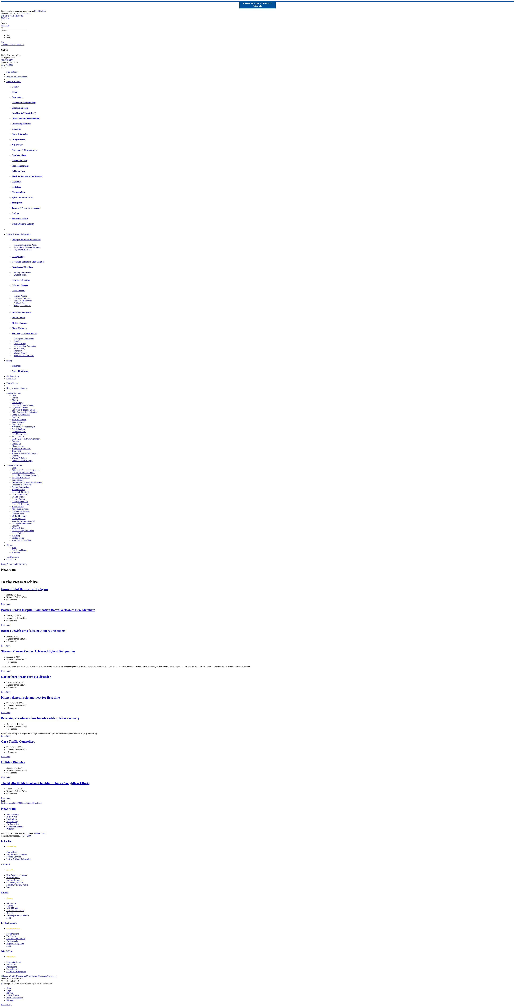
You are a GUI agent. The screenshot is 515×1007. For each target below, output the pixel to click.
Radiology (16, 444)
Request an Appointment (16, 77)
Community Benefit (14, 882)
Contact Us (19, 44)
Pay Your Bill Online (23, 250)
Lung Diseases (18, 422)
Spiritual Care (19, 303)
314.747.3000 (25, 13)
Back (14, 395)
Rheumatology (18, 446)
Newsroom (8, 808)
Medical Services (13, 81)
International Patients (21, 511)
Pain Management (19, 434)
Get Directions (7, 44)
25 (13, 803)
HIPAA (9, 993)
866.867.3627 (40, 11)
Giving (9, 360)
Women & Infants (19, 458)
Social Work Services (23, 301)
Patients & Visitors (14, 465)
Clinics (15, 400)
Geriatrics (16, 417)
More (8, 887)
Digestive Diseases (20, 407)
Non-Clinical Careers (15, 910)
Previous (8, 803)
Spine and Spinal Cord (21, 448)
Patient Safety (19, 348)
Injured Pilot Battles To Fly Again (24, 589)
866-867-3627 (40, 833)
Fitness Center (18, 514)
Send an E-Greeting (20, 492)
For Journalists (12, 824)
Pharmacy (18, 351)
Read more (5, 604)
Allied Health (12, 908)
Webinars (10, 829)
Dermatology (17, 402)
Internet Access (20, 296)
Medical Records (19, 516)
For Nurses (11, 936)
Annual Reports (13, 877)
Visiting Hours (20, 353)
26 (15, 803)
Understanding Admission (25, 346)
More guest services (22, 305)
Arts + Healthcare (19, 550)
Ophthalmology (18, 429)
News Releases (12, 814)
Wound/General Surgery (22, 460)
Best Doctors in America (16, 875)
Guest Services (18, 497)
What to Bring (20, 343)
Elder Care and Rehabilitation (24, 412)
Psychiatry (16, 441)
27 (17, 803)
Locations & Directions (22, 485)
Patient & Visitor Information (18, 234)
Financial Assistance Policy (25, 245)
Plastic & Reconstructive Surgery (26, 439)
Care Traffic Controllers (18, 741)
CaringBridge (17, 480)
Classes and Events (14, 826)
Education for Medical (15, 938)
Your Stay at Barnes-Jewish (23, 521)
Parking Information (22, 272)
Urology (15, 456)
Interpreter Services (22, 298)
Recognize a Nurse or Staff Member (27, 482)
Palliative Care (18, 436)
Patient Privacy (12, 995)
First (3, 803)
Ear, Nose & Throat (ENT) (23, 410)
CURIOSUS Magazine (16, 971)
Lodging (17, 341)
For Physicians (12, 934)
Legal (8, 990)
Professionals (12, 941)
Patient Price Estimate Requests (27, 247)
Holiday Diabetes (13, 762)
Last (39, 803)
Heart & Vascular (19, 419)
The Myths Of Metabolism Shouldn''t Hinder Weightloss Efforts (45, 783)
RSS (3, 800)
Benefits (9, 913)
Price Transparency (14, 998)
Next (36, 803)
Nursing (9, 906)
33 (30, 803)
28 (20, 803)
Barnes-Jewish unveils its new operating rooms (33, 630)
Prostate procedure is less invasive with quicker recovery (40, 718)
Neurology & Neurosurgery (23, 427)
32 (28, 803)
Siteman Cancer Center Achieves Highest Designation (38, 651)
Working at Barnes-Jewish (17, 915)
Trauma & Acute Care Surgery (25, 453)
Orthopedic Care (19, 431)
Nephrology (17, 424)
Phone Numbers (18, 518)
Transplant (16, 451)
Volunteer (16, 552)
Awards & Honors (14, 880)
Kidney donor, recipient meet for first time (30, 697)
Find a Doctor (12, 72)
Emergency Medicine (21, 415)
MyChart (5, 25)
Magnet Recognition (15, 943)
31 (26, 803)
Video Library (12, 821)
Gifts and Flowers (19, 494)
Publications (11, 819)
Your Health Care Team (24, 355)
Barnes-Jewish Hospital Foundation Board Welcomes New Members (48, 610)
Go (2, 42)
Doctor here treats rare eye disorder (26, 676)
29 (22, 803)
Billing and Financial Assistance (25, 470)
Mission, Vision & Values (17, 885)
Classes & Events (13, 962)
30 (24, 803)
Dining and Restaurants (24, 339)
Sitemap (9, 1000)
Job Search (11, 903)
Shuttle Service (20, 275)
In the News (11, 817)
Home (3, 564)
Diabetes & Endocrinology (23, 405)
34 (33, 803)
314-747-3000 (25, 836)
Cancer (15, 398)
